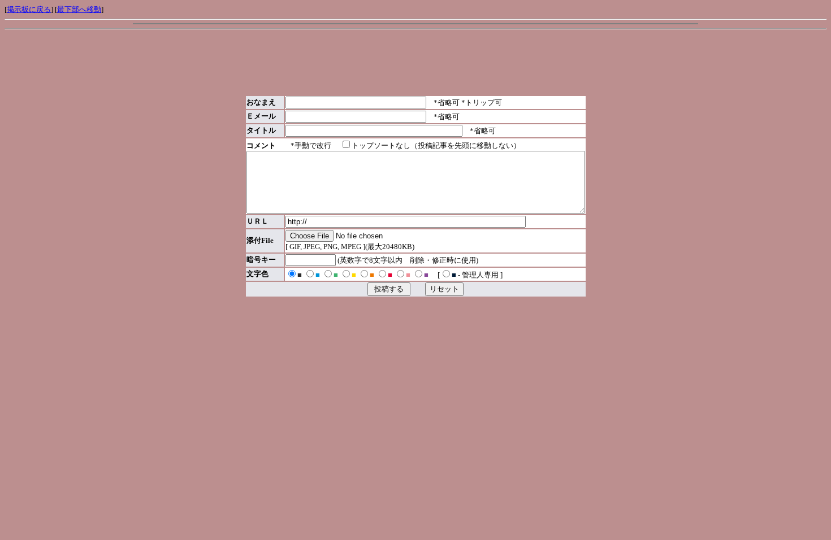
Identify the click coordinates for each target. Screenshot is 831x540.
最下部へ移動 (79, 9)
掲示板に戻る (29, 9)
